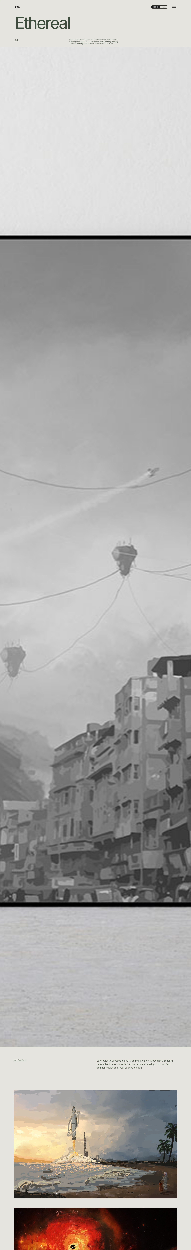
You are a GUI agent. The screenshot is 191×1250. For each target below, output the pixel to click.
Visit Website (19, 1060)
